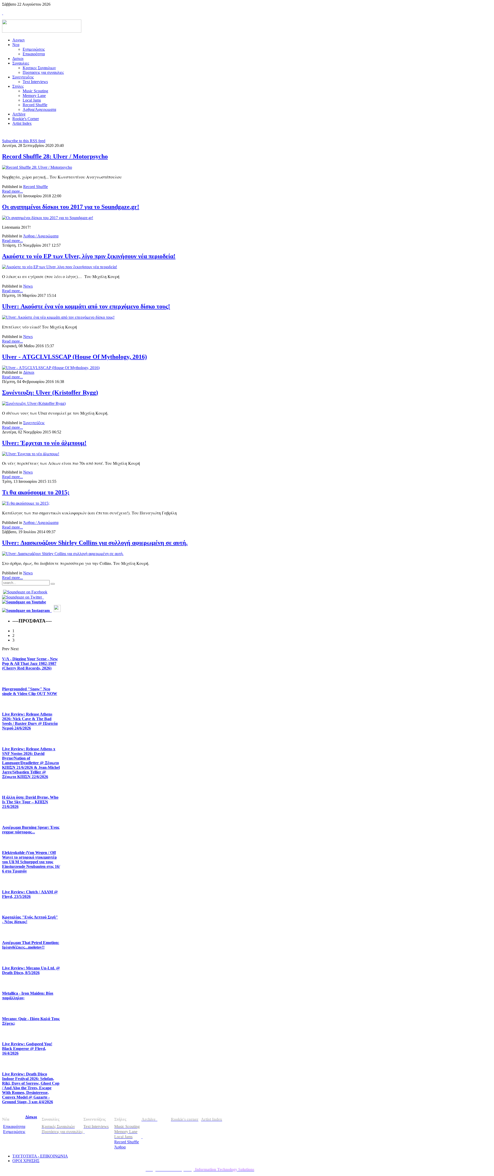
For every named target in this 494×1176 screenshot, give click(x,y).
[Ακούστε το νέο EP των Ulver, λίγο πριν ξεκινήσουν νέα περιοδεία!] (59, 267)
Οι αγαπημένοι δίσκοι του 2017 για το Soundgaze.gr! (70, 206)
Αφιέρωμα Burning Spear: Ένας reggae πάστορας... (30, 829)
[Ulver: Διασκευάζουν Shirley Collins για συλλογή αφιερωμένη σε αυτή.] (62, 553)
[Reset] (53, 584)
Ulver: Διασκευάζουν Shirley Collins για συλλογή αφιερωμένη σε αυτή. (95, 542)
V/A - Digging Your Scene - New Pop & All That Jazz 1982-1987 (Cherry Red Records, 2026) (30, 663)
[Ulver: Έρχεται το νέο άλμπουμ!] (30, 454)
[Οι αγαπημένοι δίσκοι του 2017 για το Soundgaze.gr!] (47, 218)
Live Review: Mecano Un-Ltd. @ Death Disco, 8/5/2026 (31, 970)
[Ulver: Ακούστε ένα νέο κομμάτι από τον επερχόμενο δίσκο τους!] (58, 317)
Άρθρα (120, 1147)
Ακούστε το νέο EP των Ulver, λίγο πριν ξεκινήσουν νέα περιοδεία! (88, 256)
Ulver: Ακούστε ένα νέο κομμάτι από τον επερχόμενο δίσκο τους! (86, 306)
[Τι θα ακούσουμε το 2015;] (25, 503)
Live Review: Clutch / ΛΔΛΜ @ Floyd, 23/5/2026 (30, 894)
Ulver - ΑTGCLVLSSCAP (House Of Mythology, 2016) (74, 356)
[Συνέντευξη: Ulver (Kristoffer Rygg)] (34, 403)
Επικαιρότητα (14, 1126)
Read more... (12, 191)
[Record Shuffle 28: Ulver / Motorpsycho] (37, 167)
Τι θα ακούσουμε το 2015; (35, 492)
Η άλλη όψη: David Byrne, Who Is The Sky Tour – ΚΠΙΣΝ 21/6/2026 (30, 802)
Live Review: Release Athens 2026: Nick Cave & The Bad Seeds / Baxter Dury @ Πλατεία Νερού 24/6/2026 (30, 721)
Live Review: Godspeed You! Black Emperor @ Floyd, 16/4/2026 (27, 1048)
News (28, 286)
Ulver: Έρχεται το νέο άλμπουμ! (44, 443)
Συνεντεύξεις (34, 423)
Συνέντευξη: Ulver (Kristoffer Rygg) (50, 392)
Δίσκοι (28, 372)
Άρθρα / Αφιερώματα (40, 236)
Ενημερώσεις (14, 1131)
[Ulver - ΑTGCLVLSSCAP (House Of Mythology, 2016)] (51, 368)
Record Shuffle (35, 186)
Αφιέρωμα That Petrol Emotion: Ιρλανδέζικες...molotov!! (30, 944)
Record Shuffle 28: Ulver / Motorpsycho (55, 156)
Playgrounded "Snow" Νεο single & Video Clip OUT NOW (29, 691)
